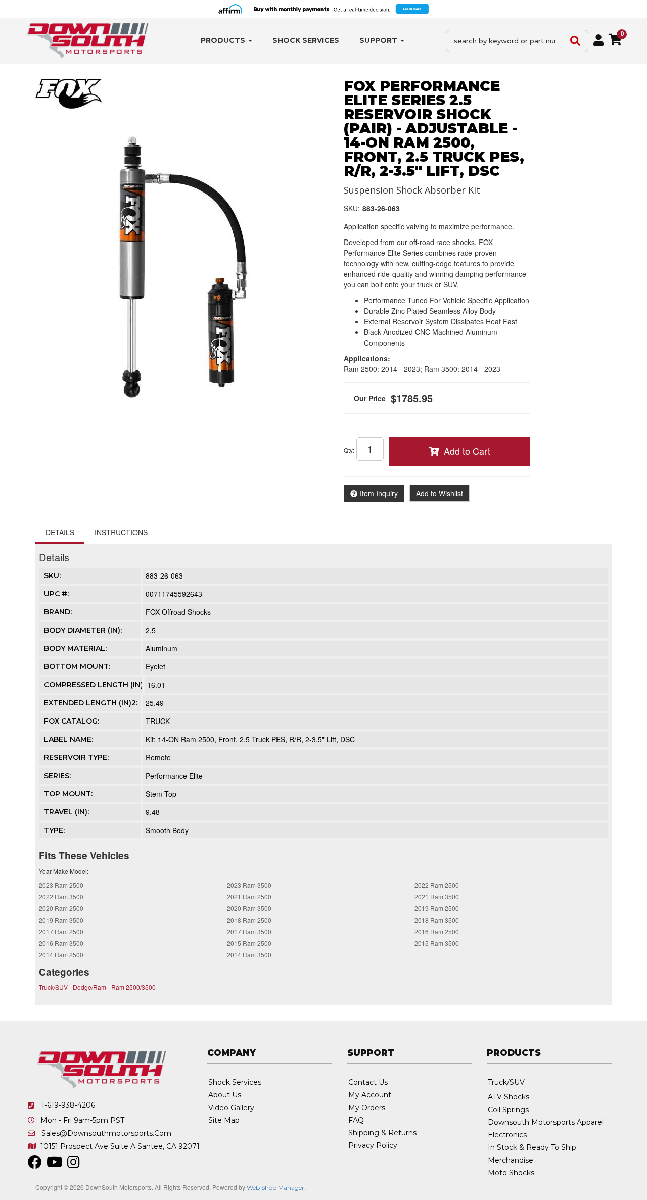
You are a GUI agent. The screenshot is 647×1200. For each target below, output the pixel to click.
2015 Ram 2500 (249, 943)
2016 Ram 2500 (436, 931)
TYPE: (54, 830)
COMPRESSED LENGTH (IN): (94, 684)
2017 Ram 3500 (249, 931)
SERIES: (57, 775)
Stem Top (161, 794)
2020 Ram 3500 (249, 908)
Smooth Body (167, 830)
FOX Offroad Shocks (178, 612)
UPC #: (56, 593)
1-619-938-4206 (68, 1105)
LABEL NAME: (68, 739)
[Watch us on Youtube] (55, 1164)
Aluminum (161, 648)
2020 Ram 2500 (61, 908)
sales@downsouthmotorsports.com (106, 1133)
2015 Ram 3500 (436, 943)
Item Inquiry (379, 493)
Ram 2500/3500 (133, 987)
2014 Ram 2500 (61, 954)
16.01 (156, 685)
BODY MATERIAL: (75, 648)
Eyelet (155, 666)
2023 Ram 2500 (61, 885)
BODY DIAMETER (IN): (83, 630)
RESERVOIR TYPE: (76, 757)
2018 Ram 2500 (249, 920)
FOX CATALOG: (71, 721)
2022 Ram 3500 (61, 896)
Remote (158, 757)
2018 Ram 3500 (436, 920)
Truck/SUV (53, 987)
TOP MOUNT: (68, 793)
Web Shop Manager (275, 1187)
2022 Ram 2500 (436, 885)
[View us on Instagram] (73, 1164)
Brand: (58, 611)
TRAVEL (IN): (66, 812)
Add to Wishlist (439, 493)
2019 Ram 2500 (436, 908)
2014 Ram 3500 (249, 954)
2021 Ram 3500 (436, 896)
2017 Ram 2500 (61, 931)
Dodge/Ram (89, 987)
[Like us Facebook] (35, 1164)
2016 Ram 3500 (61, 943)
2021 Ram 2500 (249, 896)
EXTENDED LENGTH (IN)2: (90, 702)
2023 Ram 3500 (249, 885)
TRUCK (158, 721)
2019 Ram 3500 (61, 920)
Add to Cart (467, 450)
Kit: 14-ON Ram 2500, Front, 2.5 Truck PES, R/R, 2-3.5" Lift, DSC (250, 739)
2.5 (151, 630)
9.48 (153, 812)
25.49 (155, 703)
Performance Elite (174, 776)
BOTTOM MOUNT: (77, 666)
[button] (226, 41)
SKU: (352, 208)
